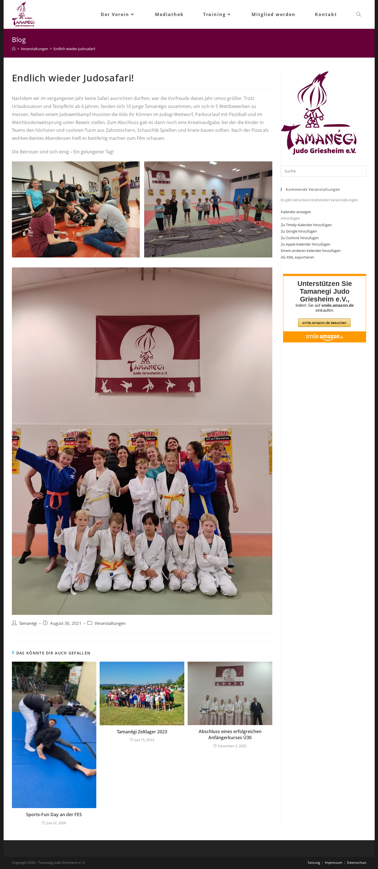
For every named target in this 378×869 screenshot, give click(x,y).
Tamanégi (28, 623)
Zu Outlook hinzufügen (300, 237)
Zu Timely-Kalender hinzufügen (306, 224)
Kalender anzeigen (296, 211)
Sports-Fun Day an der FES (54, 814)
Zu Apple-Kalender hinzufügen (305, 244)
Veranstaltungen (110, 623)
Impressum (333, 862)
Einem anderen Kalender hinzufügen (311, 250)
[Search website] (359, 14)
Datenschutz (356, 862)
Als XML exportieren (297, 257)
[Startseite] (13, 48)
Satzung (314, 862)
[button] (290, 218)
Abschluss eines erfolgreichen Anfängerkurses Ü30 (230, 734)
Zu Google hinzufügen (299, 231)
